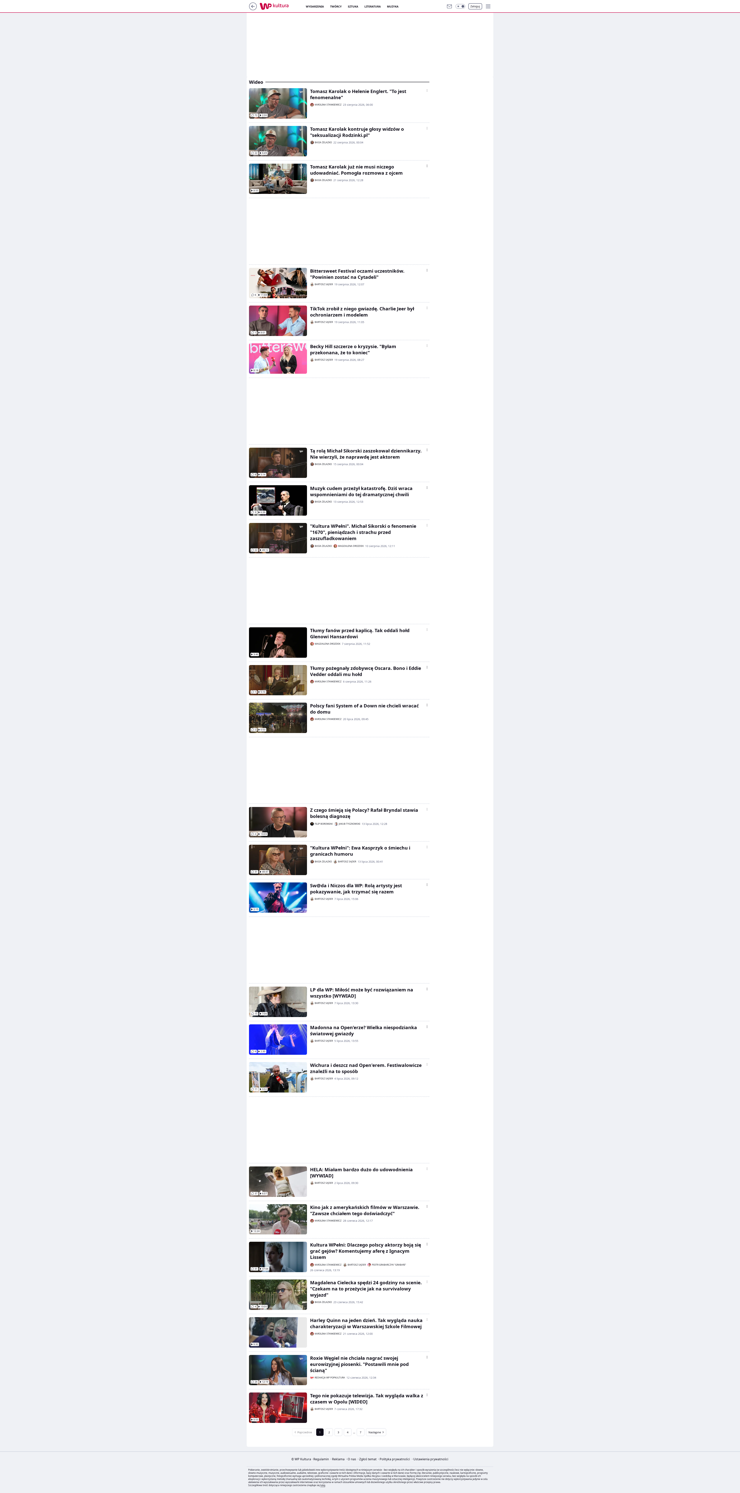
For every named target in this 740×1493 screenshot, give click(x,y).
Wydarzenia (315, 6)
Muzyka (393, 6)
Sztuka (353, 6)
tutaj (322, 1485)
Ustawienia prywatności (430, 1459)
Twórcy (336, 6)
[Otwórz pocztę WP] (449, 6)
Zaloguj (475, 6)
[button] (460, 6)
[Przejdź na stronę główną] (253, 9)
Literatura (372, 6)
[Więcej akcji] (427, 90)
